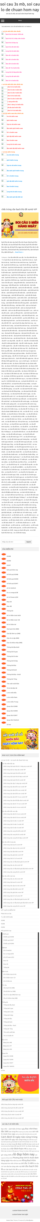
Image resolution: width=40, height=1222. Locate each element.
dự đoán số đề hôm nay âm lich (13, 376)
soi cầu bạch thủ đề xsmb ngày (19, 401)
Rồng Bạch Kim (29, 1160)
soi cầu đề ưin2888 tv (16, 467)
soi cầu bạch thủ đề (10, 1169)
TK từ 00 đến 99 (12, 688)
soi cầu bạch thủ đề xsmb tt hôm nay (16, 406)
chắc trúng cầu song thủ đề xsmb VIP (14, 831)
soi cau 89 (16, 388)
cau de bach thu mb (19, 338)
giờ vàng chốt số (7, 1155)
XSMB (9, 556)
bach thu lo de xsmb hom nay (19, 262)
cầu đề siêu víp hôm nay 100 (19, 348)
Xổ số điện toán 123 (13, 620)
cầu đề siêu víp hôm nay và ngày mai (24, 351)
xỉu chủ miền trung (13, 155)
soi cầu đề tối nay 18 (13, 464)
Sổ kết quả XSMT (12, 583)
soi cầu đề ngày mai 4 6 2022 (22, 444)
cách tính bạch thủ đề (30, 313)
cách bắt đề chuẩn (30, 295)
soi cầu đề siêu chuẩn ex (30, 452)
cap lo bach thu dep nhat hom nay (22, 323)
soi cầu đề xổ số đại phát (26, 472)
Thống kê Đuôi (12, 670)
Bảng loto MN (7, 1049)
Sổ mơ (9, 724)
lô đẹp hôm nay (23, 1154)
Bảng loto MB (7, 1042)
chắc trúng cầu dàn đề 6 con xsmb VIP (15, 790)
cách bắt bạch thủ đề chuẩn (18, 290)
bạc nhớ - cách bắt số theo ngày (13, 1129)
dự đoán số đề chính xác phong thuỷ (24, 368)
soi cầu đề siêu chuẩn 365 (14, 452)
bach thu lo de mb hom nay (12, 260)
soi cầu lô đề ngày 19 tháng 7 (17, 497)
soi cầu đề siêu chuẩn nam (10, 454)
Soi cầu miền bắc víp (30, 257)
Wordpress (29, 1220)
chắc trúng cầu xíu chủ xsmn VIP (13, 879)
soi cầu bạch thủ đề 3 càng (28, 388)
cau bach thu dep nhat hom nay (16, 328)
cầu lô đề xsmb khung (6, 1141)
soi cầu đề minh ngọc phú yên (23, 441)
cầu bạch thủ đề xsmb (28, 333)
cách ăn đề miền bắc (11, 287)
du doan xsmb (21, 1144)
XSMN (9, 560)
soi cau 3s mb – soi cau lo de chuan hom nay (14, 760)
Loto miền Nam (12, 697)
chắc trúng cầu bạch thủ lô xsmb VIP (14, 780)
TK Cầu (4, 985)
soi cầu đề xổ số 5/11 (11, 472)
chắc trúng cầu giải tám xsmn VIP (13, 892)
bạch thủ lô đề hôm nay (11, 265)
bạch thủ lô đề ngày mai (18, 275)
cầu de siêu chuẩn (32, 338)
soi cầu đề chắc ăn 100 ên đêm (16, 414)
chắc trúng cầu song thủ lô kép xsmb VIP (15, 838)
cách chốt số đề (22, 297)
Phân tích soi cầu (6, 913)
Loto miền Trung (12, 702)
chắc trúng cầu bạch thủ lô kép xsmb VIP (15, 776)
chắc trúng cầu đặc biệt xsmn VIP (13, 889)
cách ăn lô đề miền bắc (25, 287)
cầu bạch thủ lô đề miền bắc (22, 335)
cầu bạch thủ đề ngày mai (12, 333)
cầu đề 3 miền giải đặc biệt (10, 343)
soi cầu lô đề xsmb (7, 502)
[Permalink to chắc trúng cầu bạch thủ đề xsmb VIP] (20, 237)
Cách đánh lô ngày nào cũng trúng (19, 1136)
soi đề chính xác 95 (17, 515)
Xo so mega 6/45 (12, 592)
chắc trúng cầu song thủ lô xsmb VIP (14, 834)
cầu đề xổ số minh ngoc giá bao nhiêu (13, 353)
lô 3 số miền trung (12, 176)
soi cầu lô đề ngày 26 (16, 500)
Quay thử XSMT (12, 715)
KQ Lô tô (5, 1039)
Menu (20, 20)
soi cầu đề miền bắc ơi (18, 431)
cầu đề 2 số (19, 340)
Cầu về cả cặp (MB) (13, 638)
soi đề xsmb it (25, 525)
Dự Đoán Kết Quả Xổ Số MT (17, 1146)
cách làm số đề (20, 305)
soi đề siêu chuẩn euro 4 (23, 522)
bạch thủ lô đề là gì (25, 265)
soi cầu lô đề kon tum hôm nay (14, 494)
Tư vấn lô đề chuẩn (7, 917)
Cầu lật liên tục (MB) (13, 633)
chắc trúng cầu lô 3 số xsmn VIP (13, 896)
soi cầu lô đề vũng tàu (30, 500)
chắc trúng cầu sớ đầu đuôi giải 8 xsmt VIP (16, 861)
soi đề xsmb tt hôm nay (29, 527)
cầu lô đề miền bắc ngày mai (24, 358)
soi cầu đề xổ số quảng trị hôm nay (22, 479)
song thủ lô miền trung (14, 191)
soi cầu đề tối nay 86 (26, 464)
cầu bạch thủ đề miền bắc (9, 330)
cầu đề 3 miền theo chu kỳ (21, 345)
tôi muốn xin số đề (7, 530)
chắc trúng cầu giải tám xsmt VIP (13, 855)
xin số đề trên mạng (19, 532)
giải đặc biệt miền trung (14, 181)
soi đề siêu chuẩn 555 (30, 520)
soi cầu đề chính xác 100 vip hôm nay (16, 421)
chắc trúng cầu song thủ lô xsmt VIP (14, 872)
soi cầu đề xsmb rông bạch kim (18, 487)
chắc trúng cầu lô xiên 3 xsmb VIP (13, 824)
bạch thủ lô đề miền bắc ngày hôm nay (19, 270)
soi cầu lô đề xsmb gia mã (20, 1176)
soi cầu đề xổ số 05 (30, 467)
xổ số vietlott (11, 588)
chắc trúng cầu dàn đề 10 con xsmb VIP (15, 797)
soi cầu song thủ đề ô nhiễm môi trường (24, 505)
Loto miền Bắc (12, 692)
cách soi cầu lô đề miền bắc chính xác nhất (26, 1134)
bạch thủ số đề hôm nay (12, 280)
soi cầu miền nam (32, 1176)
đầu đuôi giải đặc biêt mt (15, 197)
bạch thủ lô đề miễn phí (19, 272)
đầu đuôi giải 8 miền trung (15, 170)
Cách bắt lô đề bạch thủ (9, 297)
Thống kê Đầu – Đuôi (14, 674)
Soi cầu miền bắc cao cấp (16, 257)
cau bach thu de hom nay (21, 325)
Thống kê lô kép (12, 661)
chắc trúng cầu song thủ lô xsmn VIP (14, 906)
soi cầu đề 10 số (28, 411)
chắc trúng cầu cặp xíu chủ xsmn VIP (14, 885)
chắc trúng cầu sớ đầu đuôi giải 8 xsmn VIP (16, 899)
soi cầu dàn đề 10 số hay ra (26, 409)
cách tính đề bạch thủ (28, 315)
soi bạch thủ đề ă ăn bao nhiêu (21, 383)
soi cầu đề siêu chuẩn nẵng (27, 454)
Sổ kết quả (5, 934)
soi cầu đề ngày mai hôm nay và (24, 447)
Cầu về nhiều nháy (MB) (14, 642)
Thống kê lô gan (12, 651)
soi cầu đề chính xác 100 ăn (13, 419)
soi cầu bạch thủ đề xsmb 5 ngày (20, 393)
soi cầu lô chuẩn (9, 1176)
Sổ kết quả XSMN (12, 579)
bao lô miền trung (12, 186)
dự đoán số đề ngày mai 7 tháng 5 (15, 1151)
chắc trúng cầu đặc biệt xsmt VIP (13, 851)
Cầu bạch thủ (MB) (13, 629)
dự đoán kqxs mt (18, 1148)
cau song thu (13, 1131)
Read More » (19, 252)
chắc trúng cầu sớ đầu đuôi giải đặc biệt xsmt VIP (18, 868)
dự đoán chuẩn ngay (32, 1146)
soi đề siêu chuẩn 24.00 (16, 520)
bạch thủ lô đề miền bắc (15, 267)
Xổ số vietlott (7, 950)
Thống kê (10, 610)
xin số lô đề (4, 1178)
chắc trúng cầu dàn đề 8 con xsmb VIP (15, 793)
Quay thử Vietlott (13, 720)
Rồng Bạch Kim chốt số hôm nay (11, 1163)
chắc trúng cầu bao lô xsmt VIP (12, 844)
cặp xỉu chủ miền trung (14, 165)
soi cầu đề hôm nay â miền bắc (19, 424)
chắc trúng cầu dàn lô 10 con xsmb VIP (15, 803)
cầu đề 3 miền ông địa (26, 343)
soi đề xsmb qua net (15, 527)
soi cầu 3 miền (27, 1163)
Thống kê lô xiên (12, 656)
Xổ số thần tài (11, 624)
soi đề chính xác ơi (30, 515)
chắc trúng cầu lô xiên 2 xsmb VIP (13, 821)
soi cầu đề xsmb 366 (23, 482)
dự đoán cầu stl (6, 1149)
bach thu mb (22, 277)
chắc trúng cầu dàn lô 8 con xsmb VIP (14, 817)
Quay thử (5, 1053)
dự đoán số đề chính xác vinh (13, 373)
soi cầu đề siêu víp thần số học (18, 462)
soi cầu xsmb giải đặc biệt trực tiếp (17, 510)
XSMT (9, 565)
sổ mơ (3, 1070)
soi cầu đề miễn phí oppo (14, 434)
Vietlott (4, 947)
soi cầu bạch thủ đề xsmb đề (25, 396)
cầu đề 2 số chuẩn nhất (31, 340)
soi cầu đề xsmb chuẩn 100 (20, 484)
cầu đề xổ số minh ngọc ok (20, 356)
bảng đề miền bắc (19, 282)
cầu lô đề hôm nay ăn (32, 1139)
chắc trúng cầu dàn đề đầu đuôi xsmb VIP (16, 800)
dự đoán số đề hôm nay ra (17, 378)
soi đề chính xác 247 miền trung (22, 512)
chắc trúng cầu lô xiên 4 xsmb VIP (13, 827)
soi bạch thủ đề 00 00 (27, 381)
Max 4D (9, 606)
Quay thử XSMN (12, 711)
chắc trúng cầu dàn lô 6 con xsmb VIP (14, 814)
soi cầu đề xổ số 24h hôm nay (11, 469)
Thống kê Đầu (11, 665)
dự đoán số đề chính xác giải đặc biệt (16, 366)
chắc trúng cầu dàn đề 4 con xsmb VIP (15, 786)
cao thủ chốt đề (17, 318)
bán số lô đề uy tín (7, 282)
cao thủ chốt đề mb (29, 318)
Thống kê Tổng (12, 679)
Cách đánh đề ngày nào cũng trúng (13, 1139)
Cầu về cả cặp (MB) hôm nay (11, 994)
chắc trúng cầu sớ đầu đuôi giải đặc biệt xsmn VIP (18, 902)
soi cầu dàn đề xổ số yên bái (20, 1174)
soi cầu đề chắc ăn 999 (17, 416)
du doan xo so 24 (29, 1142)
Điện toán (5, 971)
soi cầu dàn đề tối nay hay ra (22, 1171)
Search (28, 542)
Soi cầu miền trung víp (9, 842)
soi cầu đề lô (24, 426)
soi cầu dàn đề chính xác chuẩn (25, 1169)
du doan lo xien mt (18, 1142)
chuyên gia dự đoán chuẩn (25, 1131)
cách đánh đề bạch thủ (13, 300)
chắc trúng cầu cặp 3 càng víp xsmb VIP (15, 783)
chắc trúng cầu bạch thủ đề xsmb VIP (19, 209)
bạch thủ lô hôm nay (11, 277)
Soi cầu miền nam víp (8, 876)
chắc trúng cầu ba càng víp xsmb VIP (14, 769)
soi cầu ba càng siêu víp (12, 1166)
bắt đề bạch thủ (14, 285)
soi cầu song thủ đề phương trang (12, 507)
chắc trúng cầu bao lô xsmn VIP (13, 882)
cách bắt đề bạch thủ (17, 295)
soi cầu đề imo (14, 426)
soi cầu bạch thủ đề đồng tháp (11, 391)
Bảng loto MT (7, 1046)
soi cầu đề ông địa (22, 449)
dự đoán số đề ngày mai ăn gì (31, 1151)
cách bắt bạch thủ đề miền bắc (16, 292)
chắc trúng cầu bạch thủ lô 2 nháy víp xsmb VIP (17, 766)
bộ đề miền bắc (24, 285)
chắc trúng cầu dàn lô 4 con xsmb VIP (14, 807)
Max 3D (9, 601)
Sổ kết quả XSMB (12, 574)
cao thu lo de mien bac (23, 320)
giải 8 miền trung (12, 160)
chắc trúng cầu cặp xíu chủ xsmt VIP (14, 848)
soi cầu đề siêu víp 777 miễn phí (17, 459)
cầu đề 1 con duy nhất (8, 340)
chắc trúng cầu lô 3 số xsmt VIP (12, 858)
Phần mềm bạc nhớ (16, 1160)
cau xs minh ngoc (24, 361)
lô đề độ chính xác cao (13, 381)
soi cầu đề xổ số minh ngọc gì (15, 477)
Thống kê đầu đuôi (13, 647)
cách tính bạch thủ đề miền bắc (11, 315)
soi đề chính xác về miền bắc (20, 517)
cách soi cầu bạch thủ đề (12, 308)
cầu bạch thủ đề (31, 328)
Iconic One (9, 1220)
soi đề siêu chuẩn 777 (8, 522)
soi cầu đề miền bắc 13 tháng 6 (17, 429)
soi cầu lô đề (14, 489)
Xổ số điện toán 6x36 (14, 615)
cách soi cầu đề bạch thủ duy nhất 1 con (20, 310)
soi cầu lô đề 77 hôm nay (26, 489)
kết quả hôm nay (12, 570)
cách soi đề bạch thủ (16, 313)
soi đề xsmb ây (15, 525)
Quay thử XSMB (12, 706)
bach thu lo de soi (27, 260)
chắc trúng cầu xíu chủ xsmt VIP (13, 865)
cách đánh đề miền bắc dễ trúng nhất (17, 303)
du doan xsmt (30, 1144)
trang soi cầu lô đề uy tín (21, 530)
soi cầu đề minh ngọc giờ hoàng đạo (18, 439)
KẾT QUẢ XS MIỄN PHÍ (8, 910)
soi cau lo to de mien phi (21, 502)
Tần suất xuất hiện (13, 683)
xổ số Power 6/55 (12, 597)
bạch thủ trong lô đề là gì (28, 280)
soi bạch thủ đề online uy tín (23, 386)
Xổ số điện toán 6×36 (9, 974)
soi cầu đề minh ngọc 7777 (14, 436)
